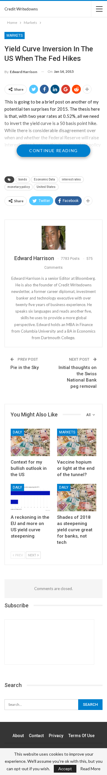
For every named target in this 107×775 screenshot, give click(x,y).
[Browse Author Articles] (53, 238)
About (18, 735)
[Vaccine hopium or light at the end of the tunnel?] (76, 442)
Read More (90, 769)
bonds (22, 179)
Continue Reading (53, 150)
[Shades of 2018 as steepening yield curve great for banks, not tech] (76, 497)
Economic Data (44, 179)
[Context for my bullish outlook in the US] (30, 442)
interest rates (71, 179)
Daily (17, 432)
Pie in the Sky (24, 367)
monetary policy (18, 187)
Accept (65, 768)
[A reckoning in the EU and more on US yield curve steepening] (30, 497)
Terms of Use (81, 735)
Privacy (56, 735)
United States (46, 187)
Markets (15, 35)
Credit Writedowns (21, 9)
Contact (36, 735)
